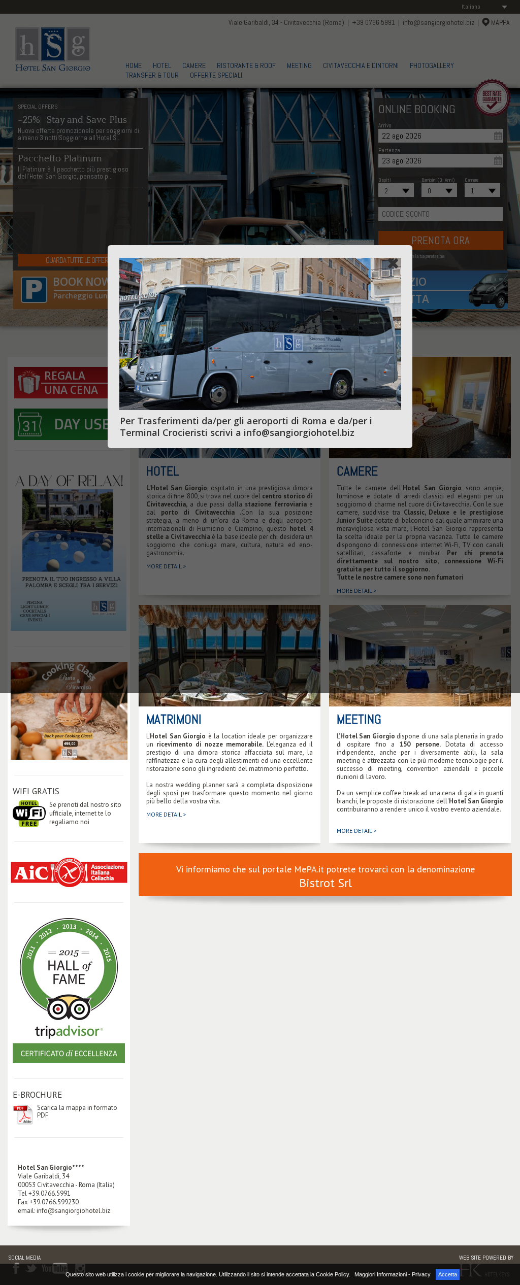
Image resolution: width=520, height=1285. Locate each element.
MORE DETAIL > (166, 814)
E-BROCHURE (37, 1094)
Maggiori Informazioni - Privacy (392, 1274)
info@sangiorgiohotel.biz (73, 1210)
